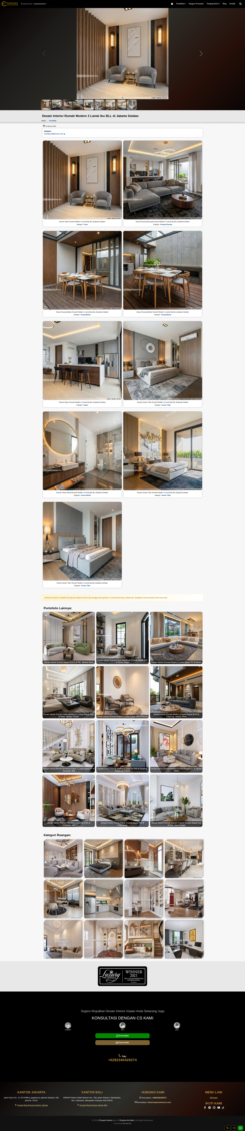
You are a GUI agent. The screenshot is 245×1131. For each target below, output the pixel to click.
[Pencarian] (241, 3)
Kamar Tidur (166, 405)
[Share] (234, 1128)
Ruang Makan (86, 315)
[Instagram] (214, 1108)
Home (43, 121)
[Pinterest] (209, 1108)
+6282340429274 (39, 4)
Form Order (123, 1042)
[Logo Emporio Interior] (9, 4)
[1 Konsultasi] (240, 1128)
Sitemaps (214, 1098)
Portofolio (52, 121)
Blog (224, 4)
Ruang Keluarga (166, 224)
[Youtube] (218, 1108)
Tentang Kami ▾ (213, 4)
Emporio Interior (106, 1120)
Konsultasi (124, 1036)
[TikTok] (223, 1108)
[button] (201, 53)
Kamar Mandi (86, 495)
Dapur (86, 405)
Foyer (86, 224)
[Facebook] (205, 1108)
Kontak (232, 4)
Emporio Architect (127, 1120)
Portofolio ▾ (181, 4)
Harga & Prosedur (196, 4)
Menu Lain (213, 1092)
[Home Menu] (172, 3)
